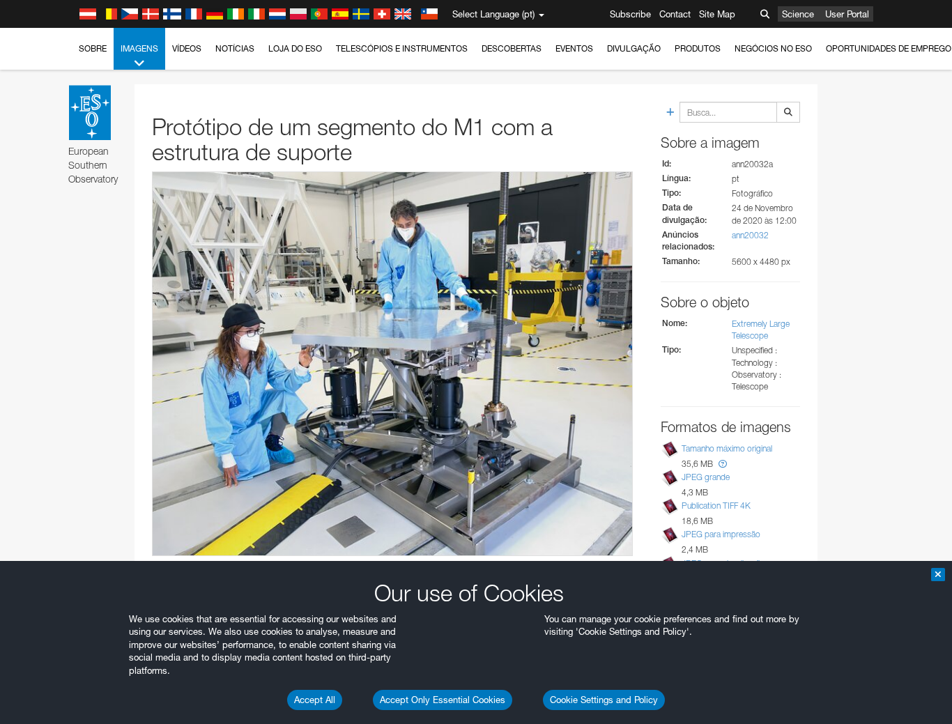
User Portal (847, 14)
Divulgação (634, 48)
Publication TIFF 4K (716, 505)
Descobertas (512, 48)
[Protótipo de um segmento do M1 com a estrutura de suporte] (392, 363)
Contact (675, 14)
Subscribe (630, 14)
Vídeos (186, 48)
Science (798, 14)
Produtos (698, 48)
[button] (723, 464)
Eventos (574, 48)
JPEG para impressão (721, 534)
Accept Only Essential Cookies (442, 699)
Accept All (314, 699)
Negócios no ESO (773, 48)
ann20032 (750, 235)
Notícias (234, 48)
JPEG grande (706, 477)
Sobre (93, 48)
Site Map (717, 14)
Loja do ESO (295, 48)
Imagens (139, 48)
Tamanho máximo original (727, 448)
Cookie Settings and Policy (604, 699)
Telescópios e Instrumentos (402, 48)
